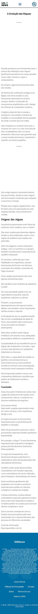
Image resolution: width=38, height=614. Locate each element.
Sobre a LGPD (19, 596)
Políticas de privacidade (14, 586)
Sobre (11, 591)
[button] (20, 4)
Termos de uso (24, 591)
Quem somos (19, 582)
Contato (31, 586)
